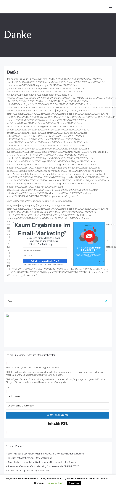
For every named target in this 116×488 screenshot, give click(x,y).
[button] (42, 229)
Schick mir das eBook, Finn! (45, 261)
